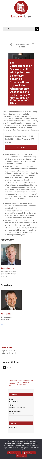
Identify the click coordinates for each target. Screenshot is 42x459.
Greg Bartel (6, 313)
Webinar (12, 413)
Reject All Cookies (29, 453)
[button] (21, 367)
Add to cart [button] (21, 147)
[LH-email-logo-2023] (21, 1)
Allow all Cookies (14, 453)
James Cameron (8, 268)
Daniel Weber (6, 347)
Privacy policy (21, 456)
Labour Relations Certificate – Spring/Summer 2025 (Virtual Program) (25, 382)
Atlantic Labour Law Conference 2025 (13, 382)
